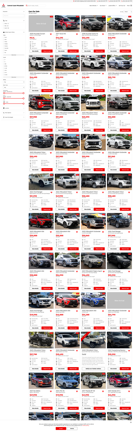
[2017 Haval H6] (67, 23)
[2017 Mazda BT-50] (93, 380)
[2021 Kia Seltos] (41, 380)
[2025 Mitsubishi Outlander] (119, 23)
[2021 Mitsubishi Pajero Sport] (93, 261)
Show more (14, 54)
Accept (61, 428)
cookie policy (85, 425)
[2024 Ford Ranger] (41, 181)
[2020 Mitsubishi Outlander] (67, 340)
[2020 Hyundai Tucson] (41, 23)
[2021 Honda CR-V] (119, 380)
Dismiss (72, 428)
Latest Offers (111, 5)
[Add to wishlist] (51, 34)
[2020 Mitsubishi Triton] (93, 340)
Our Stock (102, 5)
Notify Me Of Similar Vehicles (93, 368)
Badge (4, 79)
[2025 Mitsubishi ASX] (41, 221)
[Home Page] (3, 5)
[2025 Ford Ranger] (41, 300)
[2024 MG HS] (67, 380)
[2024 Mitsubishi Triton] (67, 181)
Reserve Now (47, 51)
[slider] (4, 93)
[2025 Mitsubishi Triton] (93, 102)
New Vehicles (93, 5)
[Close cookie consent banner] (131, 422)
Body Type (5, 85)
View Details (35, 51)
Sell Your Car (122, 5)
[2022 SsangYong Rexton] (119, 340)
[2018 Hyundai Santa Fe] (93, 23)
